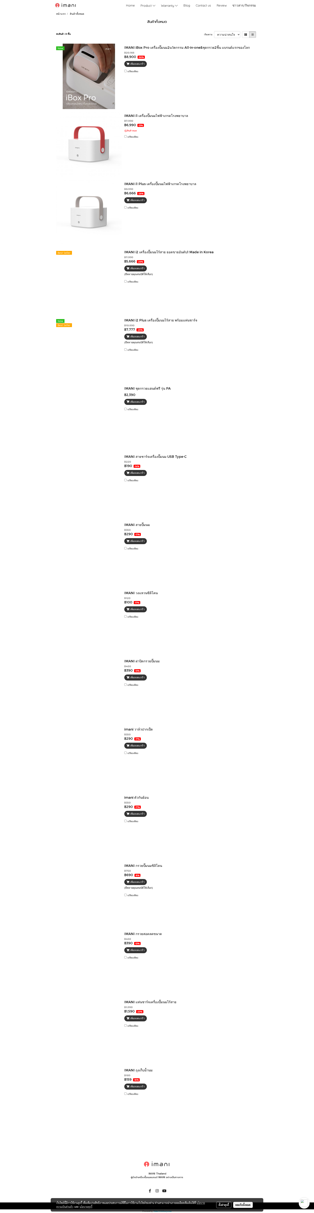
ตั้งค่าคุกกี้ (224, 1204)
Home (130, 5)
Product (146, 5)
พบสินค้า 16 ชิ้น (63, 34)
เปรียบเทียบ (132, 71)
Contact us (203, 5)
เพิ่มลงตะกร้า (137, 64)
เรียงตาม (209, 34)
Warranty (168, 5)
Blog (186, 5)
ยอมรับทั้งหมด (243, 1204)
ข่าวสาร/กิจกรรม (244, 5)
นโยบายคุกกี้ (86, 1206)
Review (222, 5)
